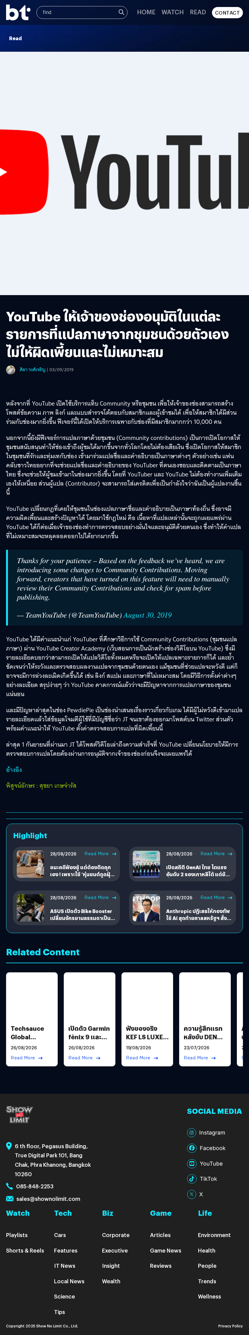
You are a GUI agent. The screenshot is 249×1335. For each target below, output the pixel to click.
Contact (227, 12)
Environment (214, 1235)
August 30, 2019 (148, 615)
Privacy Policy (230, 1325)
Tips (59, 1312)
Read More (96, 853)
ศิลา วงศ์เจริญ (33, 370)
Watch (173, 11)
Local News (69, 1281)
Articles (160, 1235)
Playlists (17, 1235)
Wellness (209, 1296)
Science (64, 1296)
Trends (207, 1281)
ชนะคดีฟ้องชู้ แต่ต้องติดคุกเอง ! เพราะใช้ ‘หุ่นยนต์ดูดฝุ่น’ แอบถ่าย (82, 874)
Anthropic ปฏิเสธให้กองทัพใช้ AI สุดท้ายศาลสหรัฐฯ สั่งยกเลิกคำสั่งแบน (198, 918)
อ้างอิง (14, 770)
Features (65, 1250)
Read (198, 11)
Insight (111, 1265)
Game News (165, 1250)
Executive (115, 1250)
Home (146, 11)
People (207, 1265)
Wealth (111, 1281)
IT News (64, 1265)
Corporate (116, 1235)
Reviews (161, 1265)
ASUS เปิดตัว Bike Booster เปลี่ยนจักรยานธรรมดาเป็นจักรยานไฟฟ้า (81, 918)
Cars (60, 1235)
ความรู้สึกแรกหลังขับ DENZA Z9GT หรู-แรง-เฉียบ (205, 1041)
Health (206, 1250)
